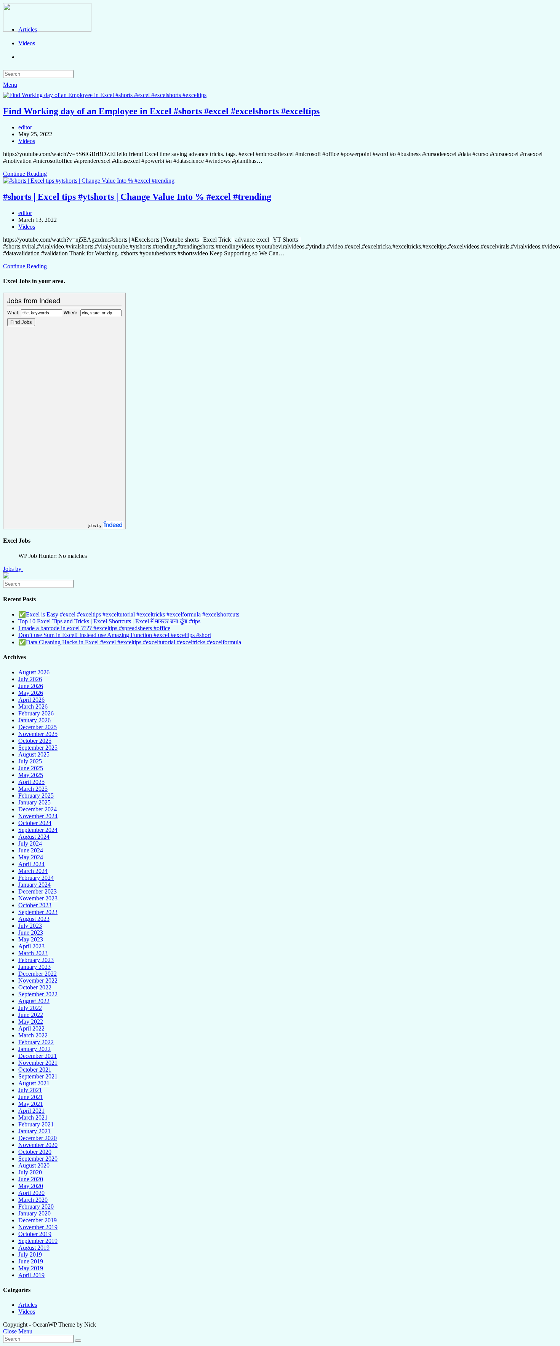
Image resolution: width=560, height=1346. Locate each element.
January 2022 (34, 1049)
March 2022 (33, 1035)
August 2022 (34, 1001)
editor (25, 127)
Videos (26, 141)
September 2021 (38, 1076)
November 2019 (38, 1227)
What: (13, 312)
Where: (71, 312)
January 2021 (34, 1131)
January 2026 (34, 720)
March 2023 (33, 953)
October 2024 (34, 823)
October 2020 (34, 1151)
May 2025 (30, 775)
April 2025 (31, 782)
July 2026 (30, 679)
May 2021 (30, 1104)
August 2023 (34, 919)
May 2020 (30, 1186)
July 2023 (30, 925)
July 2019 (30, 1254)
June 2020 (30, 1179)
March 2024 (33, 871)
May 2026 (30, 693)
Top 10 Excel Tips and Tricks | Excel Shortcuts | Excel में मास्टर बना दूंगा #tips (109, 621)
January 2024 (34, 884)
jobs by (95, 525)
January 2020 (34, 1213)
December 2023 (37, 891)
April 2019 (31, 1275)
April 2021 (31, 1110)
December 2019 (37, 1220)
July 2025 (30, 761)
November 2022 (38, 980)
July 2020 (30, 1172)
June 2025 (30, 768)
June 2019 (30, 1261)
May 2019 (30, 1268)
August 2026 (34, 672)
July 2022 (30, 1008)
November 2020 (38, 1145)
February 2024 (36, 878)
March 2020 (33, 1199)
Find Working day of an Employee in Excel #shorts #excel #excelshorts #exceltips (161, 111)
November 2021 (38, 1062)
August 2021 (34, 1083)
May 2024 (30, 857)
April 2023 (31, 946)
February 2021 (36, 1124)
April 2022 (31, 1028)
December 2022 (37, 973)
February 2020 (36, 1206)
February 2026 (36, 713)
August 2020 (34, 1165)
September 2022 (38, 994)
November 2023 (38, 898)
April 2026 (31, 699)
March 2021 (33, 1117)
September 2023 (38, 912)
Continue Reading (25, 173)
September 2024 (38, 830)
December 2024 (37, 809)
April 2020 (31, 1193)
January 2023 (34, 967)
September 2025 (38, 747)
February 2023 (36, 960)
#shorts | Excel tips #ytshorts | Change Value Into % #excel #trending (137, 197)
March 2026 (33, 706)
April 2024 (31, 864)
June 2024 (30, 850)
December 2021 (37, 1056)
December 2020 (37, 1138)
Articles (27, 1304)
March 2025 (33, 788)
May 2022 (30, 1021)
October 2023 (34, 905)
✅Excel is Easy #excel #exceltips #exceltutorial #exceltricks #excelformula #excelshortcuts (128, 614)
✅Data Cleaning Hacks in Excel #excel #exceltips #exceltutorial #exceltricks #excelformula (129, 642)
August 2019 (34, 1247)
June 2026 (30, 686)
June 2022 (30, 1014)
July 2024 (30, 843)
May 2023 (30, 939)
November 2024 (38, 816)
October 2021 (34, 1069)
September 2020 (38, 1158)
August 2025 (34, 754)
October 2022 (34, 987)
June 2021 (30, 1097)
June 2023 (30, 932)
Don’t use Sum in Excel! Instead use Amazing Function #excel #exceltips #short (114, 635)
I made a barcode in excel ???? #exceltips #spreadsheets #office (94, 628)
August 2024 (34, 836)
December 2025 (37, 727)
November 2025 (38, 734)
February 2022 (36, 1042)
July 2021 (30, 1090)
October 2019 (34, 1234)
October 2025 (34, 741)
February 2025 (36, 795)
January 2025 (34, 802)
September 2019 (38, 1241)
